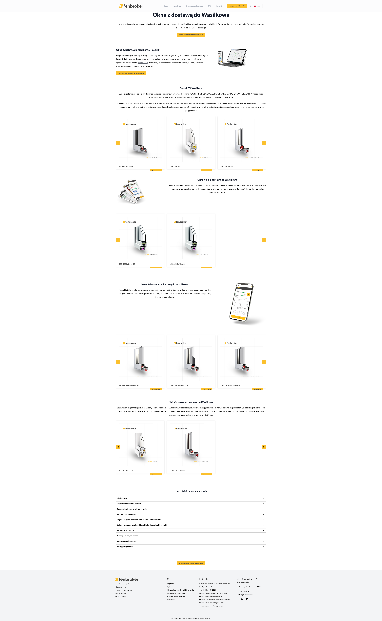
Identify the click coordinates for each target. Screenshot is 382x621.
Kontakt (219, 6)
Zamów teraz (156, 171)
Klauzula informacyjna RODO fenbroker (180, 590)
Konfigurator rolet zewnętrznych (210, 587)
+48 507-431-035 (243, 591)
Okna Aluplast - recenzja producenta (211, 596)
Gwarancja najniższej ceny (194, 6)
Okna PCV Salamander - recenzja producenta (214, 599)
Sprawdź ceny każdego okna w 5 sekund (131, 73)
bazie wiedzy (143, 62)
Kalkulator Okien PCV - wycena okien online (214, 583)
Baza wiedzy (176, 6)
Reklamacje (171, 599)
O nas (166, 6)
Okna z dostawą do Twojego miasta (211, 606)
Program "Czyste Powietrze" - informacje (213, 593)
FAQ (209, 6)
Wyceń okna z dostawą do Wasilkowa (191, 34)
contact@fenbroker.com (245, 595)
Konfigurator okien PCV (236, 6)
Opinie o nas (171, 587)
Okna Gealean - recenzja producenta (211, 603)
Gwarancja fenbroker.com (176, 593)
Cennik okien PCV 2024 (207, 590)
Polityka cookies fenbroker (176, 596)
